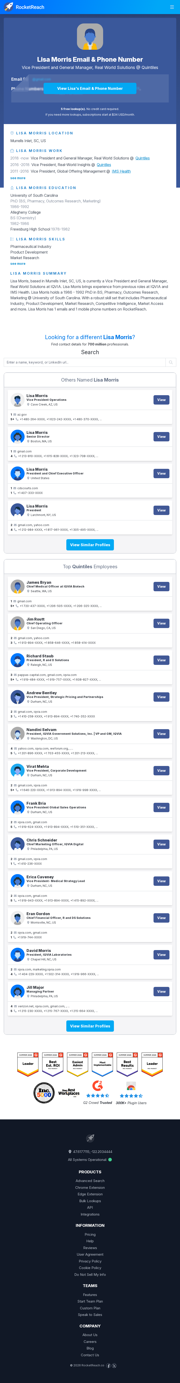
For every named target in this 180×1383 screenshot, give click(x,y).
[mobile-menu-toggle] (172, 7)
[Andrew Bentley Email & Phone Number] (18, 697)
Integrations (90, 1214)
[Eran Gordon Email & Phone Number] (18, 918)
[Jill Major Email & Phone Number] (18, 992)
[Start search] (171, 362)
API (90, 1207)
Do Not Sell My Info (90, 1274)
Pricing (90, 1234)
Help (90, 1241)
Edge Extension (90, 1194)
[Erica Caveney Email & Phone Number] (18, 881)
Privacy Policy (90, 1261)
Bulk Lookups (90, 1201)
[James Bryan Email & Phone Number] (18, 587)
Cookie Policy (90, 1268)
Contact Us (90, 1355)
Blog (90, 1348)
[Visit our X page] (114, 1365)
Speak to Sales (90, 1314)
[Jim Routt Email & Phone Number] (18, 623)
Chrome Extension (90, 1187)
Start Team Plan (90, 1301)
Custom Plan (90, 1308)
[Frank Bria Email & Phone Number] (18, 807)
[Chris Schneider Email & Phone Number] (18, 844)
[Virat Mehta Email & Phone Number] (18, 771)
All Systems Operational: (88, 1159)
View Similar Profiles (90, 544)
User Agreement (90, 1254)
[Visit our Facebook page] (108, 1365)
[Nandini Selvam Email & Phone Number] (18, 734)
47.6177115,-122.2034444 (92, 1151)
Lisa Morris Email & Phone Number (90, 59)
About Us (90, 1335)
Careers (90, 1341)
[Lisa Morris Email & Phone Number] (90, 36)
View (161, 400)
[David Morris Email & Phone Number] (18, 955)
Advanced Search (90, 1180)
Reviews (90, 1248)
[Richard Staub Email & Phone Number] (18, 660)
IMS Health (121, 171)
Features (90, 1294)
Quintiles (150, 67)
